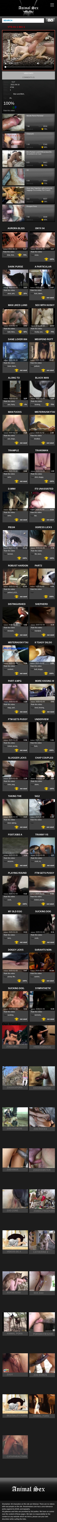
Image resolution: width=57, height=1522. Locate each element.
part (13, 708)
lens (9, 938)
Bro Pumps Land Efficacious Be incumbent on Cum (39, 153)
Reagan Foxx (32, 206)
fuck (35, 293)
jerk (13, 293)
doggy (41, 477)
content (10, 669)
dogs (13, 439)
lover (9, 366)
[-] (16, 107)
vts (10, 98)
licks (9, 784)
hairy (13, 404)
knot (36, 708)
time (8, 255)
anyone (10, 861)
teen (39, 554)
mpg (9, 708)
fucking (37, 404)
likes (13, 332)
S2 (28, 170)
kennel (10, 554)
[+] (13, 107)
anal (9, 293)
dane (14, 366)
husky (37, 332)
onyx (36, 255)
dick (36, 477)
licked (10, 746)
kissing (41, 708)
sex (41, 332)
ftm (36, 554)
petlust (36, 366)
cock (36, 861)
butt (9, 332)
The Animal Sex (35, 10)
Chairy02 (30, 134)
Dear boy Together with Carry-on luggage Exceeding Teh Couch (39, 189)
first (12, 255)
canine (36, 977)
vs (40, 861)
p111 (15, 592)
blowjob (11, 631)
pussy (15, 746)
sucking (10, 1015)
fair (35, 516)
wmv (9, 477)
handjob (38, 631)
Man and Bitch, (18, 94)
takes (40, 293)
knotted (37, 439)
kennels (38, 1015)
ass (9, 404)
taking (14, 823)
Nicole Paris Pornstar (35, 116)
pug (13, 784)
